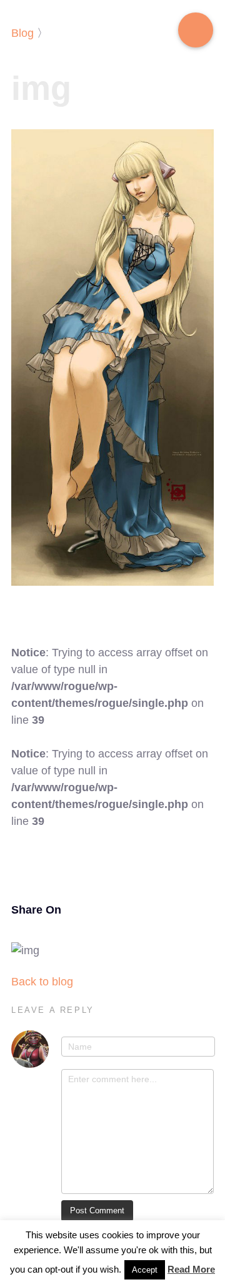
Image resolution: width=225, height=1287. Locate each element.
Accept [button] (145, 1270)
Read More (191, 1269)
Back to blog (42, 981)
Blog (22, 33)
